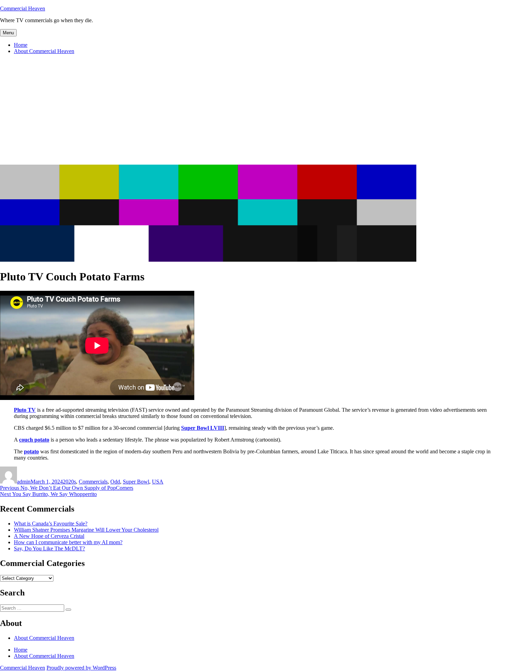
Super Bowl (136, 482)
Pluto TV (25, 410)
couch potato (34, 440)
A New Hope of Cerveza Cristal (49, 536)
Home (20, 45)
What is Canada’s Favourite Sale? (50, 523)
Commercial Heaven (22, 8)
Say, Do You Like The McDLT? (49, 548)
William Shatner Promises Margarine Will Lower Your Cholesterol (86, 530)
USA (157, 482)
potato (31, 451)
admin (24, 482)
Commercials (93, 482)
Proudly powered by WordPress (81, 668)
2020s (69, 482)
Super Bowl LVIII (202, 428)
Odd (115, 482)
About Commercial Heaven (44, 51)
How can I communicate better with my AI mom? (68, 542)
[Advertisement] (255, 112)
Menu (8, 32)
